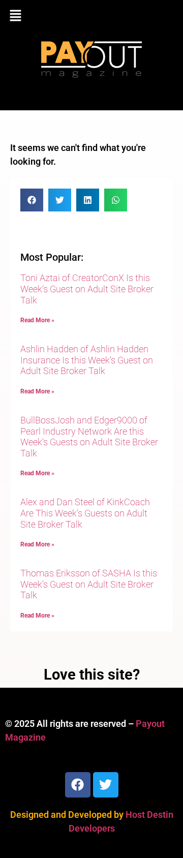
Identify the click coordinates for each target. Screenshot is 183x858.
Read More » (37, 320)
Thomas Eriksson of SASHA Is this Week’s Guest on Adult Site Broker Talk (88, 584)
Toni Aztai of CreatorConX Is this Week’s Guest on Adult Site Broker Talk (87, 288)
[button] (91, 16)
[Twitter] (105, 785)
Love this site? (92, 674)
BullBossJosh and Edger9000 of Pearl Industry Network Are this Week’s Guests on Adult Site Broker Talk (89, 436)
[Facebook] (77, 785)
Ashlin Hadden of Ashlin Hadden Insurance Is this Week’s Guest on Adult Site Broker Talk (86, 360)
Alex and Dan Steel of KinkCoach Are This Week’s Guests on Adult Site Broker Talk (85, 513)
